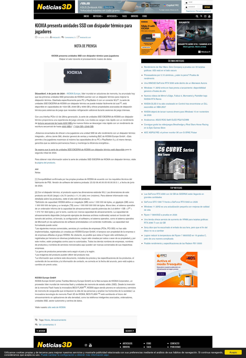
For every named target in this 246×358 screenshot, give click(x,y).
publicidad (175, 347)
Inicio (87, 16)
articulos (127, 343)
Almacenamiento (58, 319)
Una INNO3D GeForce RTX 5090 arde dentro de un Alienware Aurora (175, 83)
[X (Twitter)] (201, 16)
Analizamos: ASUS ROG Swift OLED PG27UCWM (166, 119)
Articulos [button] (111, 16)
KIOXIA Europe (73, 93)
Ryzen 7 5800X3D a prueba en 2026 (160, 214)
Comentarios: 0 (69, 37)
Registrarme (190, 11)
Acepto (233, 352)
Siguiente (129, 331)
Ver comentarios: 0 (47, 324)
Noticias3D (56, 37)
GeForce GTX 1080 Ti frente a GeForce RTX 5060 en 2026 (171, 201)
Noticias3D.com (85, 37)
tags (148, 347)
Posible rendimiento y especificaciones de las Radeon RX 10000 (173, 243)
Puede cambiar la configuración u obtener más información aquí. (75, 354)
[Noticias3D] (54, 6)
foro (148, 343)
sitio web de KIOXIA (56, 307)
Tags (124, 16)
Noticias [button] (97, 16)
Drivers (134, 16)
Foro (144, 16)
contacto (174, 343)
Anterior (41, 331)
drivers (126, 347)
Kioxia (47, 319)
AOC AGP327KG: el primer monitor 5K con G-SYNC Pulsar (170, 132)
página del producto (46, 162)
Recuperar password (203, 11)
